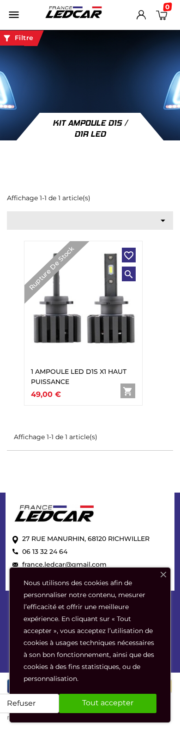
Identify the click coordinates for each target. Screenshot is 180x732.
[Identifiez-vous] (141, 16)
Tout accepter (107, 702)
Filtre (18, 38)
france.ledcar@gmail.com (64, 564)
